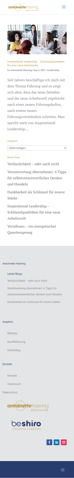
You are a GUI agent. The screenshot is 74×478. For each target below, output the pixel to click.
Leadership (53, 70)
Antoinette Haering (21, 70)
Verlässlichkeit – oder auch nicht (33, 163)
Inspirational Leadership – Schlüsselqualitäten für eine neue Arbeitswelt (35, 63)
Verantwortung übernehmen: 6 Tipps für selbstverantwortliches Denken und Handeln (36, 177)
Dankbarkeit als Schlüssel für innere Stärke (33, 302)
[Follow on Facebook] (49, 442)
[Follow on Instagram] (64, 442)
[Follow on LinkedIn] (56, 442)
